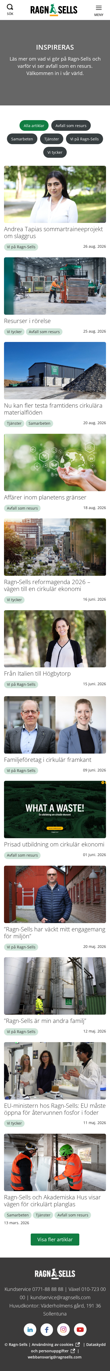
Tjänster (51, 138)
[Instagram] (63, 1329)
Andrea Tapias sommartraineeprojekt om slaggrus (53, 232)
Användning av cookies (52, 1344)
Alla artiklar (34, 125)
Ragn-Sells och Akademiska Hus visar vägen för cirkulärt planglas (52, 1200)
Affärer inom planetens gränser (45, 497)
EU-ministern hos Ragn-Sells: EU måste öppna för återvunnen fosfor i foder (55, 1109)
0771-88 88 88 (47, 1289)
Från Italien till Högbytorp (37, 673)
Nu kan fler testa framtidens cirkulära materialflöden (53, 408)
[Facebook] (46, 1329)
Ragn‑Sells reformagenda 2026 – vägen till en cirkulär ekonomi (47, 585)
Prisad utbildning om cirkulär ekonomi (54, 844)
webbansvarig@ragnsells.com (54, 1357)
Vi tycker (55, 152)
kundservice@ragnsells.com (60, 1297)
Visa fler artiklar (55, 1239)
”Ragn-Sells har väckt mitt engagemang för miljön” (54, 932)
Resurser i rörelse (27, 321)
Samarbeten (22, 138)
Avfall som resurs (71, 125)
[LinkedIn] (29, 1329)
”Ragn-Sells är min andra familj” (45, 1021)
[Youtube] (80, 1329)
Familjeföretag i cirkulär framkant (47, 759)
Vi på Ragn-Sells (84, 138)
